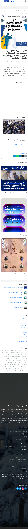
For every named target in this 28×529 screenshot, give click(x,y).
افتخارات (24, 153)
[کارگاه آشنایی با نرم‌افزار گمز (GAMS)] (25, 298)
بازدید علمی (11, 352)
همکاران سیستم (21, 364)
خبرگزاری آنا (23, 464)
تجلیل (22, 153)
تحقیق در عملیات (24, 325)
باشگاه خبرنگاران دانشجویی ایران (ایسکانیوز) (17, 466)
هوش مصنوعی (11, 364)
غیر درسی (9, 361)
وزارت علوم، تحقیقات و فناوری (19, 452)
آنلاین (18, 350)
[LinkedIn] (21, 1)
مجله (20, 362)
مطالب (25, 339)
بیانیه (5, 352)
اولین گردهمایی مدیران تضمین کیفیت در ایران (18, 273)
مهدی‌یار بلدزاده (17, 61)
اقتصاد (4, 350)
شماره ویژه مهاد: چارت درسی (18, 307)
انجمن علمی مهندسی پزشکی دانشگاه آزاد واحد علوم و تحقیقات (13, 446)
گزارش (17, 371)
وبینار (11, 366)
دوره (25, 359)
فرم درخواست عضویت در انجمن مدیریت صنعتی (18, 431)
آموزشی (25, 350)
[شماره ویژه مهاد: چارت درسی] (25, 308)
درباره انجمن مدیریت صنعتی (21, 438)
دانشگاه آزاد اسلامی (21, 455)
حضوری (15, 356)
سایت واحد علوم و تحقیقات (18, 144)
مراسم (19, 153)
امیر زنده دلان (23, 352)
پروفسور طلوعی (5, 366)
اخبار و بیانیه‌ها (24, 318)
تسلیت (6, 354)
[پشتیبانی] (11, 1)
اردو (13, 350)
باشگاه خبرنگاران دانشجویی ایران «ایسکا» (16, 149)
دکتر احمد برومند (19, 358)
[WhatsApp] (16, 1)
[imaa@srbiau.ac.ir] (25, 481)
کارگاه (7, 368)
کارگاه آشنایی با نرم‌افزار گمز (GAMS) (16, 297)
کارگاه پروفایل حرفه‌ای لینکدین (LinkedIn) (16, 292)
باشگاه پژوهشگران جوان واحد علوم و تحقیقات (16, 461)
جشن (20, 356)
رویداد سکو (21, 360)
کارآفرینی (13, 368)
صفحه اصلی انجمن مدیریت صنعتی (20, 430)
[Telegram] (20, 488)
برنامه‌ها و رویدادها (10, 61)
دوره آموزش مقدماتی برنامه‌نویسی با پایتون (15, 302)
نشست (7, 362)
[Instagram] (18, 1)
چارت (18, 369)
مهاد (12, 362)
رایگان (11, 358)
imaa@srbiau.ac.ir (21, 481)
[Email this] (25, 156)
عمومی (15, 360)
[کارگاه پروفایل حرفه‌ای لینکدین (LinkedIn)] (25, 293)
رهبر (6, 358)
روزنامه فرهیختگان (21, 468)
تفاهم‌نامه (24, 356)
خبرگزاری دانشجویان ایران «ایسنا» (17, 146)
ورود (6, 1)
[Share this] (22, 156)
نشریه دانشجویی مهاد (23, 341)
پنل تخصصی (24, 368)
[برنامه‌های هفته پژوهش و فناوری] (14, 199)
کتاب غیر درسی (24, 336)
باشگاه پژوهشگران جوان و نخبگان (19, 457)
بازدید (17, 352)
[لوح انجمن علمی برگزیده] (14, 100)
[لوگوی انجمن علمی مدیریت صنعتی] (14, 4)
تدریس (10, 354)
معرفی (17, 362)
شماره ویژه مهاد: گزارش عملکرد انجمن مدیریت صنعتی (13, 287)
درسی (5, 356)
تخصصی (16, 354)
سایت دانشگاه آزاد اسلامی (18, 142)
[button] (25, 1)
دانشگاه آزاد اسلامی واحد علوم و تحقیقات (17, 459)
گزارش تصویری (8, 371)
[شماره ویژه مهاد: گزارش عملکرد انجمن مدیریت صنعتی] (25, 288)
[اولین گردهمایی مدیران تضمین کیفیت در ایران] (14, 239)
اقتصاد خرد (25, 321)
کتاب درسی (25, 332)
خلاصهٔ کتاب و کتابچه (23, 327)
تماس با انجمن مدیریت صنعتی (21, 439)
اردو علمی (9, 350)
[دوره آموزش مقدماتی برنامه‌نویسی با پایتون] (25, 303)
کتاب (26, 330)
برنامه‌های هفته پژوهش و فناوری (20, 234)
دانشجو (9, 356)
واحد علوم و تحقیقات (15, 365)
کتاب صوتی (25, 334)
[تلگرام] (14, 1)
